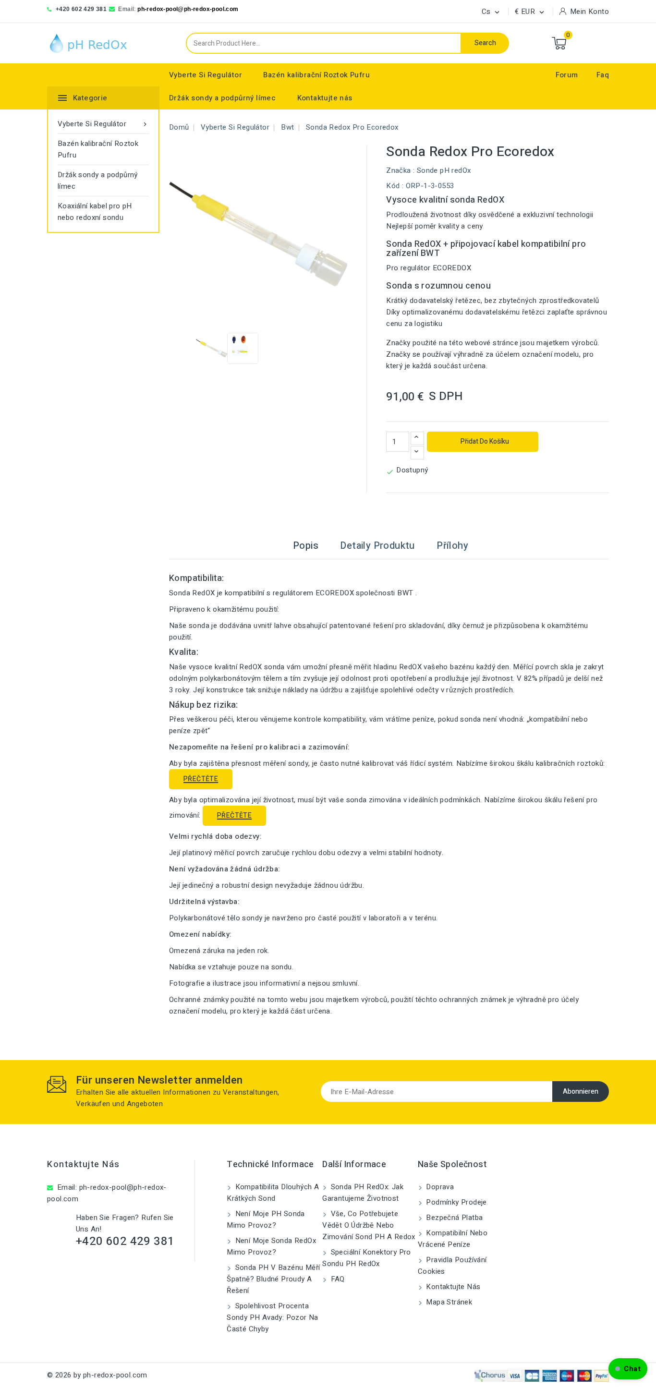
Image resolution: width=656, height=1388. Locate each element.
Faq (602, 75)
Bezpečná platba (453, 1217)
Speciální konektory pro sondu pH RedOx (366, 1258)
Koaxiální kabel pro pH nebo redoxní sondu (95, 212)
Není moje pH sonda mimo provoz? (266, 1219)
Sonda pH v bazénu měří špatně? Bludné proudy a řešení (273, 1279)
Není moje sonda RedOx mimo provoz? (271, 1246)
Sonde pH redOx (444, 170)
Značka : (400, 170)
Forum (567, 75)
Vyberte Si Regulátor (205, 75)
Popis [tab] (305, 546)
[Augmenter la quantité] (417, 438)
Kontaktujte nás (324, 98)
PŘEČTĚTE (200, 779)
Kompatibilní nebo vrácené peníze (452, 1239)
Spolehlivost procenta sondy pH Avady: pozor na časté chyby (272, 1317)
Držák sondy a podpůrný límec (222, 98)
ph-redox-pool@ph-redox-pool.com (187, 9)
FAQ (336, 1279)
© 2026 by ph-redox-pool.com (97, 1375)
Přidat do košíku (484, 441)
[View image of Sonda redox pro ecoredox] (211, 348)
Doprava (439, 1187)
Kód (393, 186)
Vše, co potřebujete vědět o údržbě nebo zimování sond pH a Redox (368, 1225)
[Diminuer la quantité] (417, 452)
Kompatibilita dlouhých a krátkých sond (273, 1193)
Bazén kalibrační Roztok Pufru (316, 75)
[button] (627, 1368)
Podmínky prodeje (455, 1202)
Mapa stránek (448, 1302)
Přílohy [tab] (452, 546)
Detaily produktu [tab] (377, 546)
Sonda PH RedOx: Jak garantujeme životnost (362, 1193)
